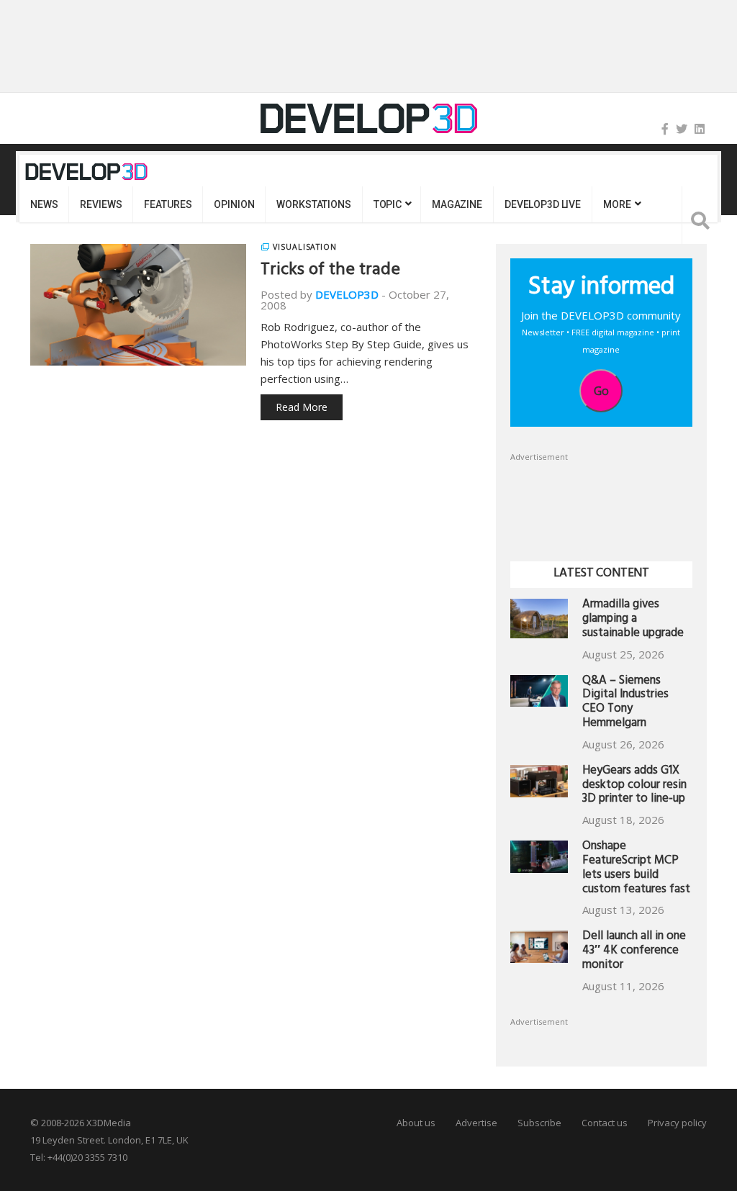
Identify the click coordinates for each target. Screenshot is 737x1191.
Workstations (313, 204)
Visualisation (305, 247)
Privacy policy (677, 1122)
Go (601, 391)
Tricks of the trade (330, 271)
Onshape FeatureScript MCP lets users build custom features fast (636, 868)
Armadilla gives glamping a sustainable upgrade (633, 620)
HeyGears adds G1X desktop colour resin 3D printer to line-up (634, 786)
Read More (301, 407)
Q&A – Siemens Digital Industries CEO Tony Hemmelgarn (625, 703)
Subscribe (539, 1122)
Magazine (457, 204)
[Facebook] (665, 129)
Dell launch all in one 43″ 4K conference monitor (634, 951)
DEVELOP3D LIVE (543, 204)
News (44, 204)
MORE (616, 204)
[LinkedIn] (699, 129)
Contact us (605, 1122)
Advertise (476, 1122)
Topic (388, 204)
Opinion (234, 204)
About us (416, 1122)
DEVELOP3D (347, 294)
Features (167, 204)
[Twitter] (681, 129)
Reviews (101, 204)
